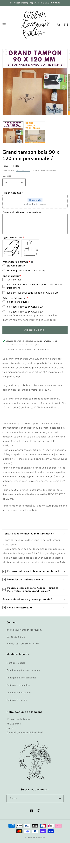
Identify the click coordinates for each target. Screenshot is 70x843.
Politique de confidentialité (21, 677)
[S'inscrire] (59, 798)
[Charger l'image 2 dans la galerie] (35, 132)
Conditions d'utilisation (19, 692)
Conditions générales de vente (23, 670)
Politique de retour (17, 700)
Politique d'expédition (18, 685)
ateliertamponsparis (38, 837)
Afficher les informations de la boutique (27, 349)
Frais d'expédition (23, 170)
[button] (4, 24)
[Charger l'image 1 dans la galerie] (13, 132)
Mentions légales (16, 662)
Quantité (6, 175)
